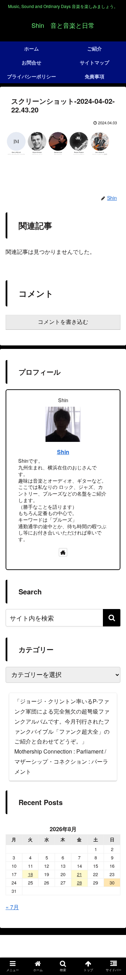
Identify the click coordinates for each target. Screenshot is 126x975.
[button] (111, 617)
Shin (63, 452)
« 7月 (12, 907)
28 (79, 882)
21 (79, 874)
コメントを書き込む (63, 322)
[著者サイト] (63, 552)
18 (30, 874)
